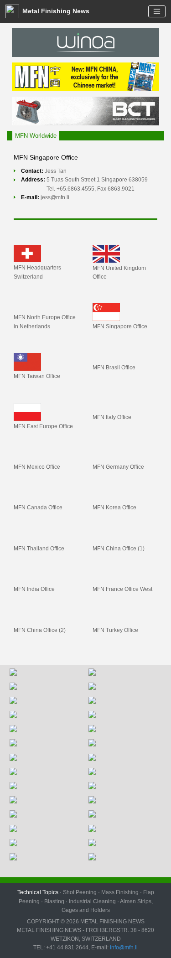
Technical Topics (37, 892)
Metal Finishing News (55, 10)
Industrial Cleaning (92, 901)
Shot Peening (80, 892)
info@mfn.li (123, 947)
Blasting (54, 901)
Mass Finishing (120, 892)
